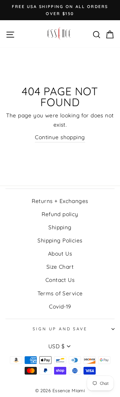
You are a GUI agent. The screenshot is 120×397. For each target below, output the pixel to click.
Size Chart (60, 266)
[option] (60, 10)
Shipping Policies (59, 240)
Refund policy (60, 214)
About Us (60, 253)
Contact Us (60, 279)
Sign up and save (60, 328)
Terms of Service (60, 293)
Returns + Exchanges (60, 201)
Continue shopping (60, 137)
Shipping (59, 227)
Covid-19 (60, 306)
